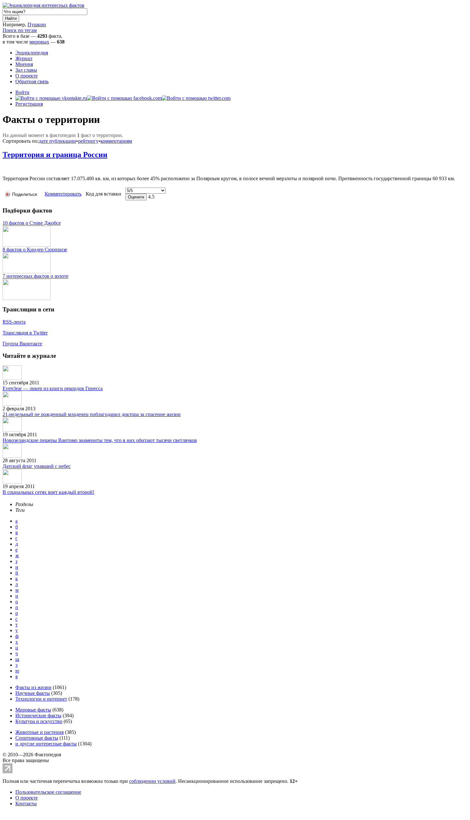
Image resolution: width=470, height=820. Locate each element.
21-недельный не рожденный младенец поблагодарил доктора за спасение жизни (92, 414)
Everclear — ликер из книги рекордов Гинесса (53, 388)
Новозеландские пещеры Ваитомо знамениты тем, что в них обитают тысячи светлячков (100, 440)
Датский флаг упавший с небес (37, 466)
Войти (22, 92)
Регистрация (29, 104)
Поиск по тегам (20, 30)
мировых (39, 41)
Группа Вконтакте (22, 343)
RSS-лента (14, 322)
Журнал (23, 58)
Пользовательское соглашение (48, 792)
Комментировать (63, 194)
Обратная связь (32, 81)
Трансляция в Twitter (25, 332)
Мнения (24, 64)
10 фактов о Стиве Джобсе (32, 223)
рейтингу (88, 141)
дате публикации (57, 141)
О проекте (26, 75)
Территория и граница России (55, 154)
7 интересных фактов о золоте (35, 276)
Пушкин (36, 24)
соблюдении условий (152, 781)
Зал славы (26, 70)
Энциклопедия (31, 52)
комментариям (116, 141)
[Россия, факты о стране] (5, 169)
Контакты (26, 803)
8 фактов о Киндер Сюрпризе (35, 249)
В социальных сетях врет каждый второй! (48, 492)
